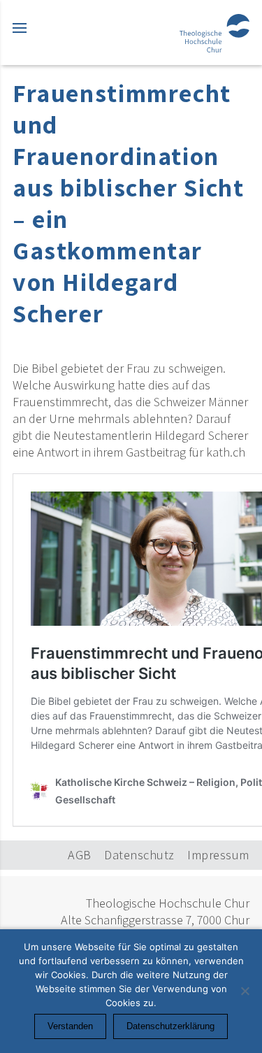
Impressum (218, 855)
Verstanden (70, 1026)
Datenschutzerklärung (170, 1026)
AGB (80, 855)
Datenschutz (139, 855)
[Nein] (245, 991)
